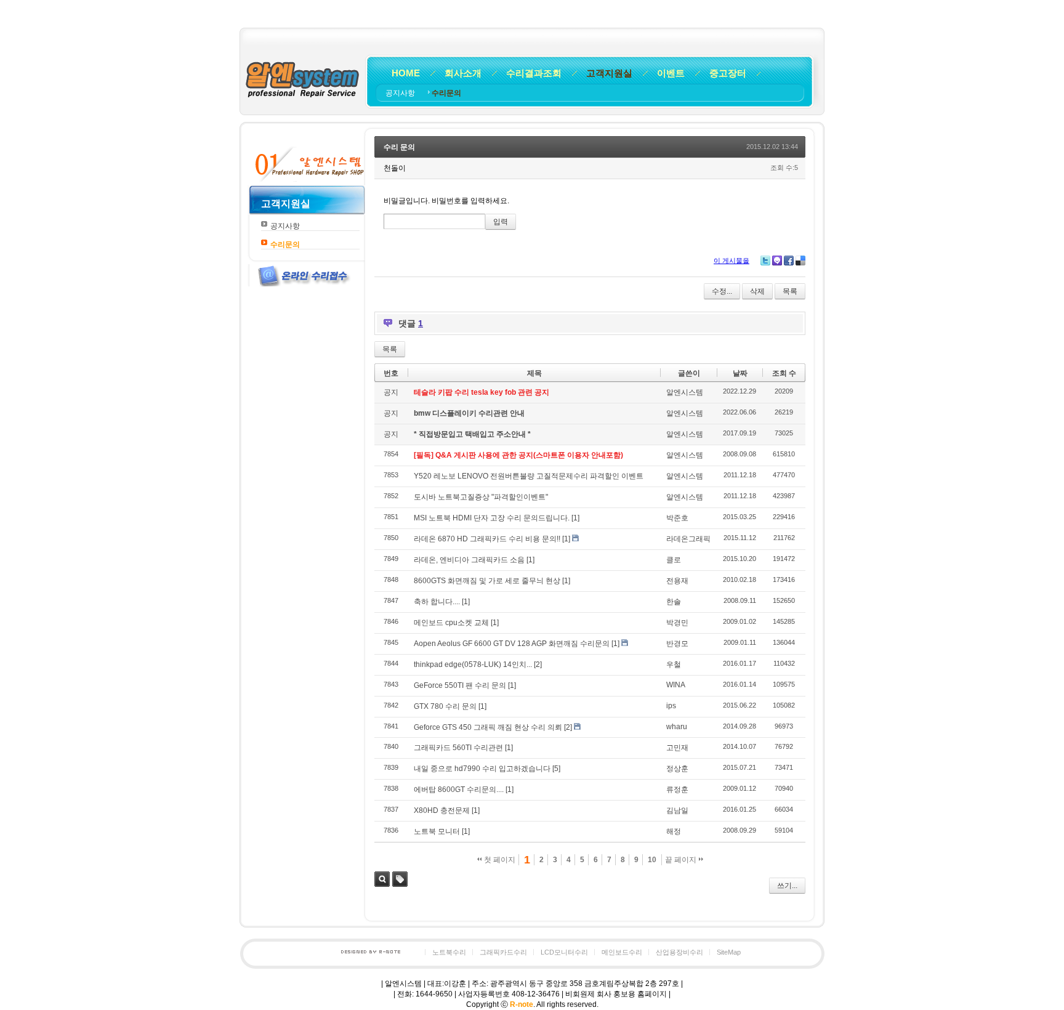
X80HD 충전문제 (442, 810)
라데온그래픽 (688, 539)
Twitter (765, 260)
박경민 (677, 622)
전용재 (677, 580)
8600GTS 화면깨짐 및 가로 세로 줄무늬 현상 (487, 580)
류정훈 (677, 789)
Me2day (777, 260)
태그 (400, 879)
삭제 (757, 291)
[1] (575, 518)
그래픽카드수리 (503, 952)
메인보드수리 (622, 952)
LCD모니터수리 (564, 952)
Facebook (789, 260)
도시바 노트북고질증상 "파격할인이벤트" (481, 497)
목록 (790, 291)
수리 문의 (399, 147)
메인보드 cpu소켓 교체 (451, 622)
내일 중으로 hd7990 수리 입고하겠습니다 (482, 768)
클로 (673, 560)
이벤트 (671, 73)
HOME (406, 73)
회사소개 (463, 73)
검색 (382, 879)
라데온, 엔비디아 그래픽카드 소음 (469, 560)
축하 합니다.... (437, 601)
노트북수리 (449, 952)
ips (671, 705)
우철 (673, 664)
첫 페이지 (498, 859)
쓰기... (787, 885)
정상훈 (677, 768)
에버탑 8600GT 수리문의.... (459, 789)
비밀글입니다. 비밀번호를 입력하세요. (446, 200)
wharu (676, 726)
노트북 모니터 (437, 831)
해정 (673, 831)
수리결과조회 (534, 73)
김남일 (677, 810)
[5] (556, 768)
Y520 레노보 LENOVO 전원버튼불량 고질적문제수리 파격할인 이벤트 (528, 476)
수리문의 (446, 93)
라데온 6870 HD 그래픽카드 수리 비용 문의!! (487, 539)
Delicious (800, 260)
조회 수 (784, 373)
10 (652, 859)
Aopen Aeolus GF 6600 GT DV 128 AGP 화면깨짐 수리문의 (512, 643)
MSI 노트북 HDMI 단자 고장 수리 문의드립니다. (492, 518)
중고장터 (727, 73)
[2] (538, 664)
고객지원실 (609, 73)
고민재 (677, 747)
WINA (675, 685)
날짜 (740, 373)
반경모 (677, 643)
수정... (722, 291)
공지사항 (401, 93)
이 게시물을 (731, 260)
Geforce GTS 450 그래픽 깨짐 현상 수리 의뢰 (488, 727)
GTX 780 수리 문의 (445, 706)
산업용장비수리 (679, 952)
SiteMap (729, 952)
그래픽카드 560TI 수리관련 (458, 747)
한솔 (673, 601)
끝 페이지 (681, 859)
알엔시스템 (684, 392)
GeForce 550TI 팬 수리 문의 (460, 685)
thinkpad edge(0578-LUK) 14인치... (473, 664)
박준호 (677, 518)
